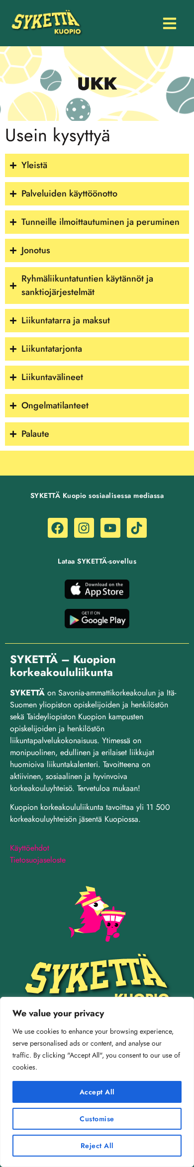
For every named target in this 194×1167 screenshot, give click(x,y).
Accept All (97, 1092)
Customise (97, 1119)
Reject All (97, 1146)
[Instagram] (84, 528)
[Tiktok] (137, 528)
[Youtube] (110, 528)
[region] (97, 1082)
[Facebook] (58, 528)
